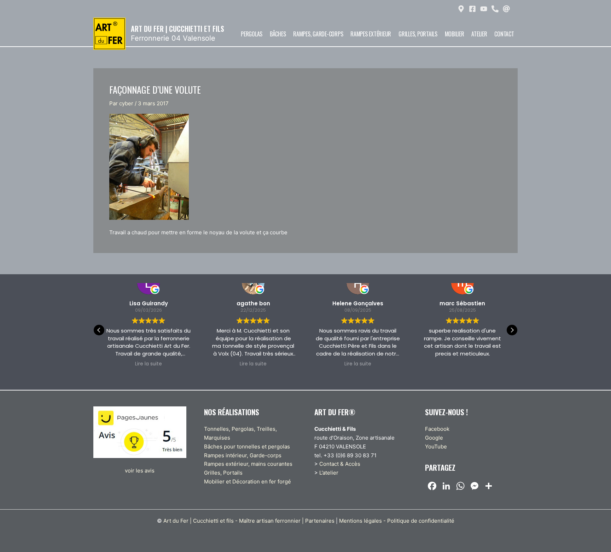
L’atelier (328, 472)
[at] (507, 8)
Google (434, 437)
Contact (504, 34)
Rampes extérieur (370, 34)
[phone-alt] (495, 8)
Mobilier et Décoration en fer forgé (247, 481)
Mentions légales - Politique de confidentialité (396, 520)
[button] (512, 330)
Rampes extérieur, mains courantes (248, 463)
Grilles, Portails (417, 34)
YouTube (436, 446)
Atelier (479, 34)
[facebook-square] (473, 8)
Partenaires (319, 520)
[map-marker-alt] (462, 8)
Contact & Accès (339, 463)
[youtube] (484, 8)
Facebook (437, 428)
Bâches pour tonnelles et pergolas (247, 446)
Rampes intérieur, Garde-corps (242, 455)
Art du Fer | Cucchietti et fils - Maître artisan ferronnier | (233, 520)
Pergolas (251, 34)
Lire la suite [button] (148, 364)
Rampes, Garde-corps (318, 34)
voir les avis (140, 470)
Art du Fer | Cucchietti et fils (177, 28)
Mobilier (454, 34)
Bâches (278, 34)
